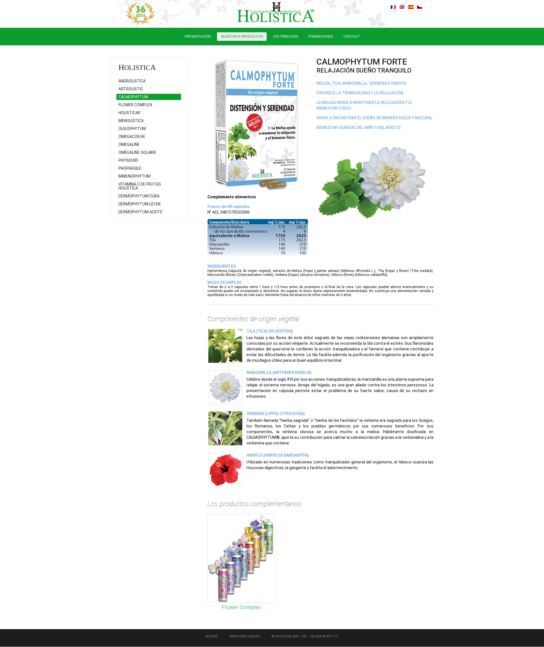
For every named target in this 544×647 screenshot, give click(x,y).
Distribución (285, 36)
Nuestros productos (242, 36)
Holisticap (129, 112)
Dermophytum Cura (139, 196)
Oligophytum (132, 128)
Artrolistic (130, 89)
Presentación (198, 36)
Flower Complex (241, 607)
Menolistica (131, 120)
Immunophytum (134, 176)
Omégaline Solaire (137, 152)
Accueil (212, 636)
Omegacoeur (131, 136)
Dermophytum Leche (139, 204)
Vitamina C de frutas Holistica (139, 186)
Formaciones (320, 36)
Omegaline (129, 144)
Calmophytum (133, 97)
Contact (351, 36)
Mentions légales (245, 636)
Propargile (129, 168)
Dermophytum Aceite (140, 212)
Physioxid (128, 160)
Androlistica (132, 81)
